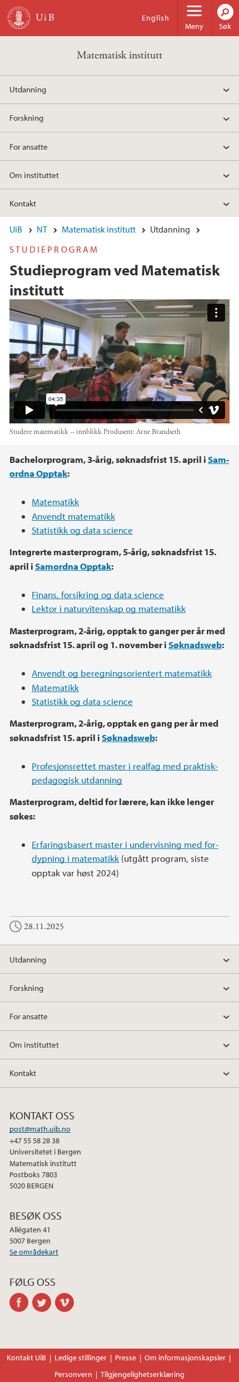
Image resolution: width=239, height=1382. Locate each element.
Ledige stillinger (80, 1358)
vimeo (66, 1302)
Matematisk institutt (119, 55)
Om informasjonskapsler (185, 1358)
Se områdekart (33, 1252)
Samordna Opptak (73, 566)
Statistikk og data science (82, 530)
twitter (43, 1302)
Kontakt (22, 203)
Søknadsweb (195, 644)
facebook (20, 1302)
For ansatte (28, 146)
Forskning (26, 117)
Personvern (73, 1374)
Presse (125, 1358)
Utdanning (27, 89)
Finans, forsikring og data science (98, 594)
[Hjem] (19, 18)
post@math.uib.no (40, 1129)
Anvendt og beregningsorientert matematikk (122, 673)
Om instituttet (34, 174)
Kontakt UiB (26, 1358)
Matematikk (55, 501)
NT (42, 229)
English (156, 18)
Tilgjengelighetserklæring (143, 1374)
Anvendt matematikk (73, 516)
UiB (15, 229)
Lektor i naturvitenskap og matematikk (109, 608)
